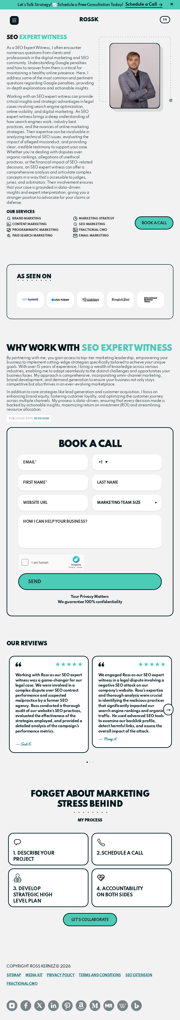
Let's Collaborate (90, 920)
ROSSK (89, 20)
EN (165, 19)
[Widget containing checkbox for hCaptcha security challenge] (51, 562)
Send (34, 581)
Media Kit (33, 975)
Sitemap (14, 975)
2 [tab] (90, 762)
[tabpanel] (49, 704)
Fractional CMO (22, 984)
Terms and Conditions (100, 975)
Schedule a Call (141, 4)
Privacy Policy (60, 975)
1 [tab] (87, 762)
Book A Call (154, 223)
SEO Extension (138, 975)
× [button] (171, 5)
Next (168, 709)
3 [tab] (93, 762)
